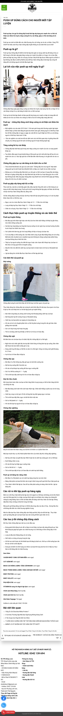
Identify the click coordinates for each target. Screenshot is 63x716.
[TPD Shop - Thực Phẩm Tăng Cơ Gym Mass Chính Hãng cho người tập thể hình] (32, 8)
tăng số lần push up (32, 154)
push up (52, 527)
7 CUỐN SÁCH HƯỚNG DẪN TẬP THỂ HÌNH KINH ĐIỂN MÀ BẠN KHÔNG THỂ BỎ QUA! (31, 621)
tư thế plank (51, 248)
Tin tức (5, 17)
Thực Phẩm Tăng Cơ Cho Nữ (49, 631)
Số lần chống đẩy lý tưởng (11, 196)
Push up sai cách (8, 42)
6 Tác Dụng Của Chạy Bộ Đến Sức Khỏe (17, 618)
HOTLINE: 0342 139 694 (31, 653)
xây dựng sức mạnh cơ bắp (39, 115)
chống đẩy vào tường (22, 307)
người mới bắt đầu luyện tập (24, 62)
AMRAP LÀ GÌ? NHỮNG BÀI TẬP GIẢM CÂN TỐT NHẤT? (22, 624)
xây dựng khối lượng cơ (42, 196)
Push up (5, 53)
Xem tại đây (21, 591)
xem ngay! (30, 557)
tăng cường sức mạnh (29, 55)
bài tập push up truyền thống (32, 309)
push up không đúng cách (14, 506)
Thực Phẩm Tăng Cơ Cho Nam (33, 631)
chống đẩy (14, 53)
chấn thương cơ (40, 156)
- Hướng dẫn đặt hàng (29, 672)
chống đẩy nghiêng (50, 454)
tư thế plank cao (16, 478)
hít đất (20, 53)
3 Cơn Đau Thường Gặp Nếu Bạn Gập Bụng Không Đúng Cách (24, 615)
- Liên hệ (24, 670)
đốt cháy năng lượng (15, 189)
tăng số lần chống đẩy (46, 529)
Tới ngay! (19, 599)
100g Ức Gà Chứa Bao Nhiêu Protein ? (17, 611)
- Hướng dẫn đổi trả (28, 679)
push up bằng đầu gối (10, 515)
